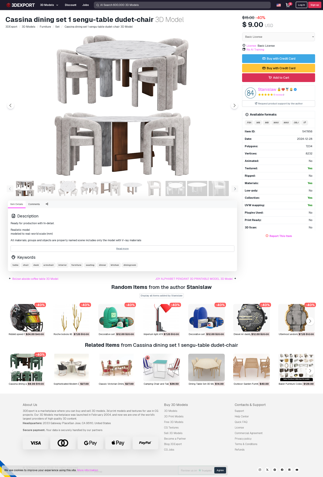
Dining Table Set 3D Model (203, 383)
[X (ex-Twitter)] (267, 470)
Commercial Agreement (249, 433)
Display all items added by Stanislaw (162, 295)
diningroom (129, 265)
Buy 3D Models (176, 405)
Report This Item (281, 236)
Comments (34, 204)
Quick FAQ (241, 422)
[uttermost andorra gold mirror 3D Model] (296, 317)
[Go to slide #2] (46, 188)
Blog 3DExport (173, 444)
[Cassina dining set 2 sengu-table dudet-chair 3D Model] (26, 367)
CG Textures (171, 427)
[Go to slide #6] (132, 188)
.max (276, 122)
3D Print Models (174, 416)
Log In (301, 4)
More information (87, 470)
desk (36, 265)
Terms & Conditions (246, 444)
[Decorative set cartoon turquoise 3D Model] (116, 317)
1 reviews (278, 94)
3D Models (170, 411)
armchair (48, 265)
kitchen (115, 265)
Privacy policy (243, 438)
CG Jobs (169, 449)
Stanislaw (267, 89)
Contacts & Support (250, 405)
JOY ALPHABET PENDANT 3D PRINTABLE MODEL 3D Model (194, 279)
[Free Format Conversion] (304, 122)
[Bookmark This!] (40, 327)
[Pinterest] (274, 470)
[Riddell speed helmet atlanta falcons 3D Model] (26, 317)
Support (239, 411)
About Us (30, 405)
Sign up (315, 4)
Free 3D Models (173, 422)
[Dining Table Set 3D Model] (206, 367)
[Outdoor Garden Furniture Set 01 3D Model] (251, 367)
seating (90, 265)
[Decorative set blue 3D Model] (206, 317)
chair (26, 265)
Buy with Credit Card (280, 58)
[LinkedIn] (289, 470)
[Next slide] (234, 105)
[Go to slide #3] (68, 188)
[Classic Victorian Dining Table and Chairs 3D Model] (116, 367)
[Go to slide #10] (219, 188)
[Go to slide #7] (154, 188)
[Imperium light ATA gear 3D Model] (161, 317)
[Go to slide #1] (25, 188)
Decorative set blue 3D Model (205, 334)
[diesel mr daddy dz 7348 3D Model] (251, 317)
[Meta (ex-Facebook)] (282, 470)
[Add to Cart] (33, 327)
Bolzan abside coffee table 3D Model (35, 279)
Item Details (16, 204)
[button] (310, 321)
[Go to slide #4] (89, 188)
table (15, 265)
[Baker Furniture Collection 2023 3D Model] (296, 367)
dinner (102, 265)
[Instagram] (260, 470)
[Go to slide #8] (176, 188)
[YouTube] (297, 470)
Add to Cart (280, 78)
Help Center (242, 416)
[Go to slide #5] (111, 188)
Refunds (240, 449)
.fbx (249, 122)
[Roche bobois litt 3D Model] (71, 317)
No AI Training (255, 49)
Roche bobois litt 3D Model (68, 334)
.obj (296, 122)
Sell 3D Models (173, 433)
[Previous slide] (10, 105)
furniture (76, 265)
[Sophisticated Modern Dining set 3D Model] (71, 367)
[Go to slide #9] (197, 188)
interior (62, 265)
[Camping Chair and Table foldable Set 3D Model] (161, 367)
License (239, 427)
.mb (258, 122)
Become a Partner (175, 438)
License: (251, 45)
